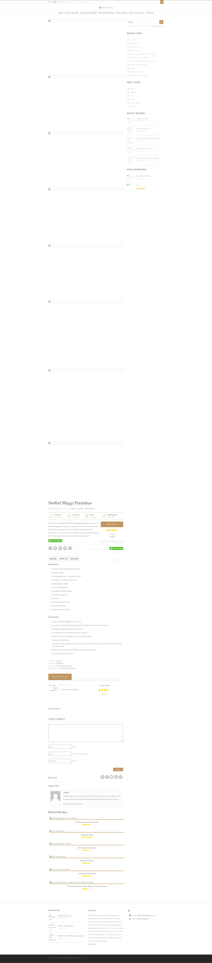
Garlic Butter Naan (87, 835)
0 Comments (90, 508)
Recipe (53, 558)
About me (71, 2)
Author (81, 508)
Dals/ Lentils (134, 43)
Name (74, 747)
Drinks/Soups (134, 47)
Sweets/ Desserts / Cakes (139, 75)
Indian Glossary (135, 50)
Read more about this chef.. (73, 804)
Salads (132, 68)
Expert (132, 99)
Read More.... (93, 944)
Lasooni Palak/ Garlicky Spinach (147, 158)
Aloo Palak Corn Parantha (86, 873)
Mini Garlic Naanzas (87, 861)
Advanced (133, 89)
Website (74, 761)
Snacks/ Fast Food (136, 72)
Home (63, 2)
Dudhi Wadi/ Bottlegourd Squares (148, 138)
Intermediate (134, 103)
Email (96, 549)
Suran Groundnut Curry (144, 148)
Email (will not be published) (80, 754)
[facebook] (51, 2)
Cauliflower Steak (142, 118)
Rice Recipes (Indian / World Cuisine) (143, 61)
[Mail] (55, 2)
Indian (73, 508)
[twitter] (49, 2)
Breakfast (133, 40)
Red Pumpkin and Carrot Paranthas (87, 822)
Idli (137, 185)
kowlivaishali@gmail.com (146, 915)
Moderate (111, 517)
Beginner (133, 92)
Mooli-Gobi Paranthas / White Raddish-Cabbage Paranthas (86, 886)
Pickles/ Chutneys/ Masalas (139, 57)
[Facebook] (107, 778)
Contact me (81, 2)
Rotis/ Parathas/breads (63, 666)
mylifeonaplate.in (142, 919)
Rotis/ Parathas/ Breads (67, 668)
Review (74, 558)
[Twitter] (102, 778)
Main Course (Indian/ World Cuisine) (143, 54)
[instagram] (57, 2)
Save (105, 549)
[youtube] (53, 2)
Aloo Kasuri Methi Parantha (87, 848)
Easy (131, 96)
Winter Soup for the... (144, 128)
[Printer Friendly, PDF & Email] (55, 540)
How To (63, 558)
